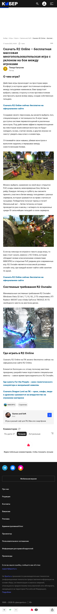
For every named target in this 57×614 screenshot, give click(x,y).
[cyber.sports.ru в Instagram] (21, 468)
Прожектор (7, 533)
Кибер (5, 38)
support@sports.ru (9, 569)
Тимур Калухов (16, 67)
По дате (8, 434)
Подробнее (6, 592)
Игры (11, 38)
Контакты (6, 504)
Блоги (16, 38)
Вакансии (6, 511)
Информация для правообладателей (17, 548)
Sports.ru (8, 576)
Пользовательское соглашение (15, 541)
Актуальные (34, 434)
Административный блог (12, 526)
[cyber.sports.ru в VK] (13, 468)
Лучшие (22, 434)
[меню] (52, 3)
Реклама (5, 519)
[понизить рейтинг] (16, 610)
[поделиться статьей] (52, 609)
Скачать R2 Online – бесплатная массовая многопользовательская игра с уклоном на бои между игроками (43, 38)
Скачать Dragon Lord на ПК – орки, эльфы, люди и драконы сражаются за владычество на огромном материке (27, 394)
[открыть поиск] (37, 4)
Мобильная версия (28, 479)
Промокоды (7, 556)
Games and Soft (25, 38)
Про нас (5, 489)
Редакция (6, 496)
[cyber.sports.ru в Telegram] (5, 468)
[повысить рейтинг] (4, 610)
